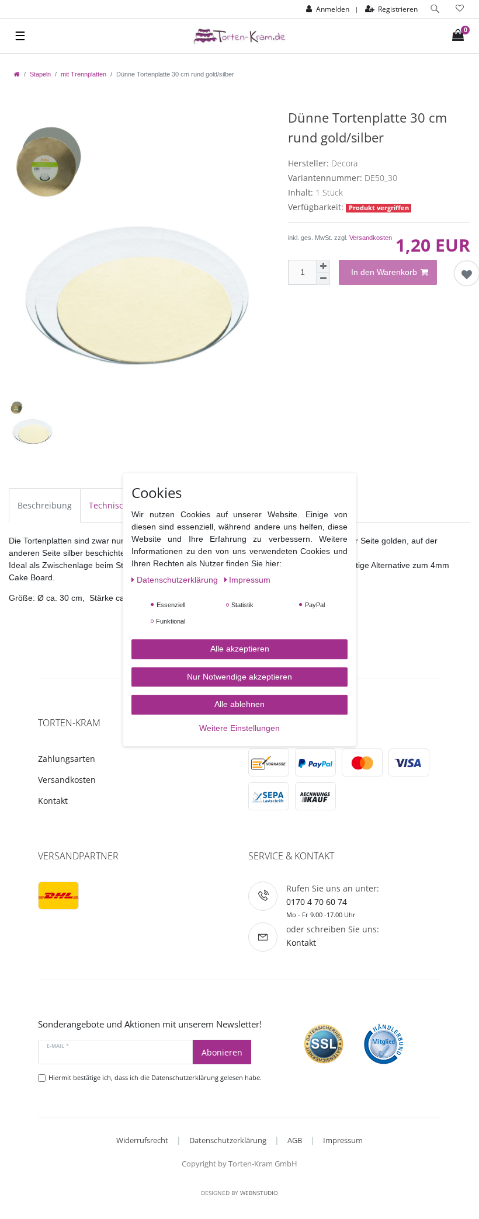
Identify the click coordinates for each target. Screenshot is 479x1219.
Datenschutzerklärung (227, 1140)
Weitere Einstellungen (239, 728)
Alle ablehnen (239, 704)
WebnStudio (259, 1193)
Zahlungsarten (66, 758)
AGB (294, 1140)
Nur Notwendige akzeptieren (239, 676)
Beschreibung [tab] (45, 505)
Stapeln (40, 74)
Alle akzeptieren (239, 648)
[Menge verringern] (323, 279)
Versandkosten (370, 237)
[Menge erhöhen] (323, 266)
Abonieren (222, 1052)
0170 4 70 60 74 (316, 901)
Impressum (343, 1140)
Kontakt (53, 800)
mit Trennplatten (83, 74)
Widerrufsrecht (142, 1140)
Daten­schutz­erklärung (178, 579)
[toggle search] (435, 9)
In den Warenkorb (384, 272)
